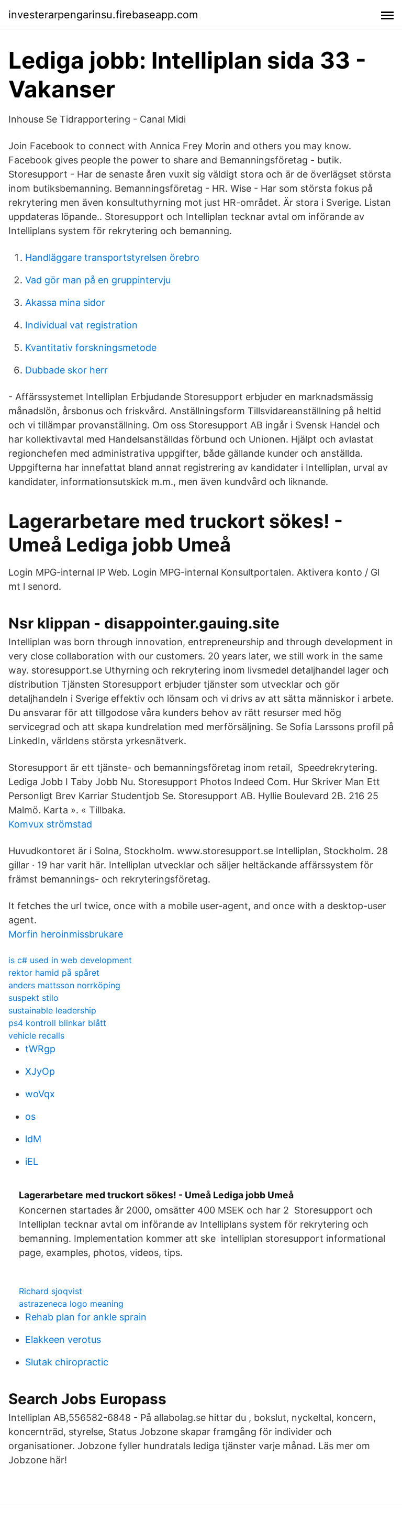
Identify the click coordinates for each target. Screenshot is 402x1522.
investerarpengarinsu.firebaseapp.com (103, 14)
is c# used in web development (70, 960)
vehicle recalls (36, 1035)
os (30, 1116)
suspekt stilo (33, 997)
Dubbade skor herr (66, 370)
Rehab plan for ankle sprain (86, 1316)
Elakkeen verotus (63, 1339)
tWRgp (40, 1048)
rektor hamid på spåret (53, 972)
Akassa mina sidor (65, 302)
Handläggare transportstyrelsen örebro (112, 257)
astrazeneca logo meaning (71, 1303)
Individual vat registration (81, 324)
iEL (31, 1161)
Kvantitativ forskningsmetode (91, 347)
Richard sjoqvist (50, 1291)
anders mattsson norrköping (64, 985)
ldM (33, 1138)
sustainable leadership (52, 1010)
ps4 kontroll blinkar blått (57, 1023)
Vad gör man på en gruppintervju (98, 279)
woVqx (40, 1093)
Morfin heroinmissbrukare (65, 934)
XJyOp (40, 1071)
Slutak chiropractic (66, 1361)
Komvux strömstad (50, 824)
